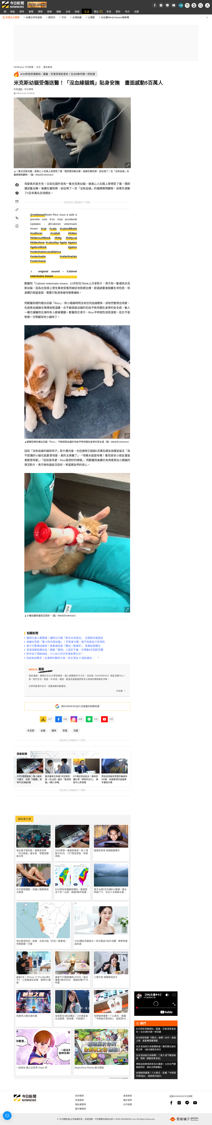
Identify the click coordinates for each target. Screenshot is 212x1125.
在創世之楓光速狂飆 (26, 1016)
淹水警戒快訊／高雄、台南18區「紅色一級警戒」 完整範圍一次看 (42, 942)
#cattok (55, 233)
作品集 (119, 691)
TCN (63, 17)
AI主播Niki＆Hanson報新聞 (115, 17)
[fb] (154, 5)
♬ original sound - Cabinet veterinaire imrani (53, 273)
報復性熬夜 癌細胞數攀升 (107, 850)
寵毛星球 (47, 67)
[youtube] (173, 5)
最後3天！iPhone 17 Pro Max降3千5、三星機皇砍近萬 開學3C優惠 (33, 980)
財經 (77, 11)
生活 (86, 11)
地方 (127, 11)
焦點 (12, 11)
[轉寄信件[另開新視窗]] (17, 201)
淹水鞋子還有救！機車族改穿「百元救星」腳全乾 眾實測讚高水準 (32, 853)
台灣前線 (77, 17)
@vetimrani (37, 214)
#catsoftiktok (68, 228)
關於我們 (127, 1100)
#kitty (58, 237)
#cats (53, 228)
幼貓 (43, 730)
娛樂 (49, 11)
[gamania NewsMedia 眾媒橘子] (183, 1119)
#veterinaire (38, 256)
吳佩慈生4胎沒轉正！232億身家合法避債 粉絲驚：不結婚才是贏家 (71, 1017)
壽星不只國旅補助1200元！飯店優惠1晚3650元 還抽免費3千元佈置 (71, 980)
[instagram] (161, 5)
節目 (118, 11)
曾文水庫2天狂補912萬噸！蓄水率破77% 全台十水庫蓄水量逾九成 (110, 890)
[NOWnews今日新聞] (13, 4)
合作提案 (127, 1104)
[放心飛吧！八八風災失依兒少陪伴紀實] (37, 4)
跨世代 (51, 17)
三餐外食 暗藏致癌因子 (106, 977)
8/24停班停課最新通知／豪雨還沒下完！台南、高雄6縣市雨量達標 (72, 890)
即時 (21, 11)
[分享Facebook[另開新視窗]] (17, 185)
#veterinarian (68, 256)
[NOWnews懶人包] (187, 5)
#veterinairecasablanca (45, 251)
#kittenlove (37, 242)
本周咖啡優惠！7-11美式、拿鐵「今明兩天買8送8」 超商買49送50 (111, 1017)
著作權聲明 (80, 1109)
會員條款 (127, 1095)
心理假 (91, 17)
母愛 (76, 730)
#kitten (72, 233)
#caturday (52, 242)
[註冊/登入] (207, 5)
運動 (58, 11)
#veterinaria (38, 260)
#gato (63, 242)
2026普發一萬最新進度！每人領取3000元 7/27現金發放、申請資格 (71, 853)
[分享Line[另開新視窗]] (17, 193)
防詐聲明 (79, 1095)
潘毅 (20, 89)
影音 (109, 11)
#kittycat (71, 237)
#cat (43, 228)
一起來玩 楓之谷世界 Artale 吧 (31, 1067)
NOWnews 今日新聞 (23, 67)
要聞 (31, 11)
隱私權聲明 (80, 1104)
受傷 (65, 730)
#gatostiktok (38, 247)
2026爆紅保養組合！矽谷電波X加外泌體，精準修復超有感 (101, 942)
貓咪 (54, 730)
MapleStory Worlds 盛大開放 (89, 1067)
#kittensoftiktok (40, 237)
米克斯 (30, 730)
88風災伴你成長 (34, 17)
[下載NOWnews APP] (194, 5)
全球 (68, 11)
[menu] (5, 11)
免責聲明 (79, 1100)
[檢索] (200, 5)
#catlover (36, 233)
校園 (136, 11)
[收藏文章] (17, 226)
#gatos (72, 242)
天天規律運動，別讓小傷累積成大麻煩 (32, 890)
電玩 (96, 11)
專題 (40, 11)
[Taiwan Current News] (180, 5)
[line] (167, 5)
